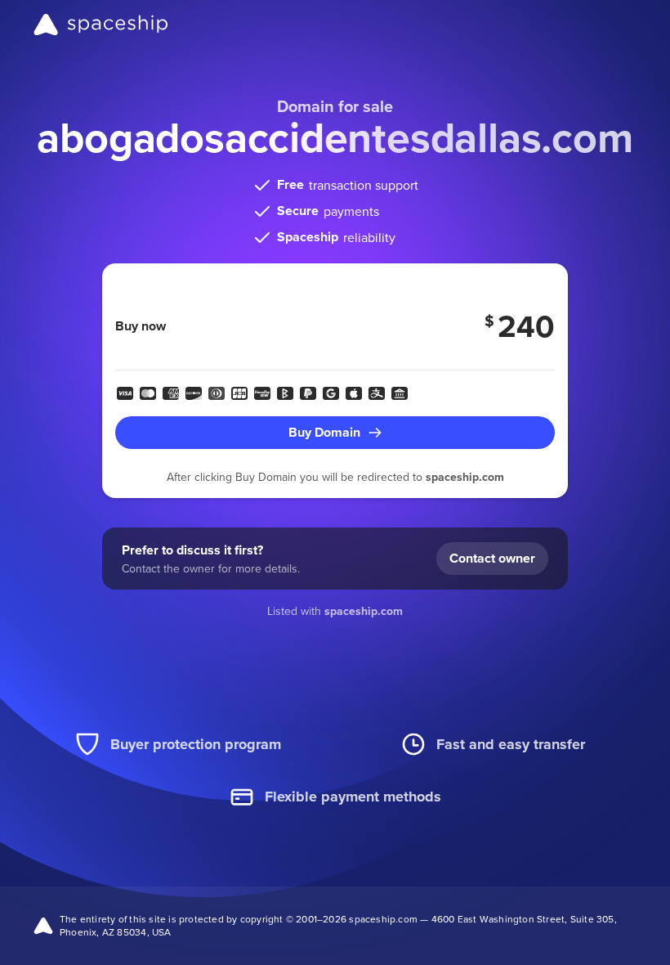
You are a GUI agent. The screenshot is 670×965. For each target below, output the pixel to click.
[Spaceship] (101, 24)
